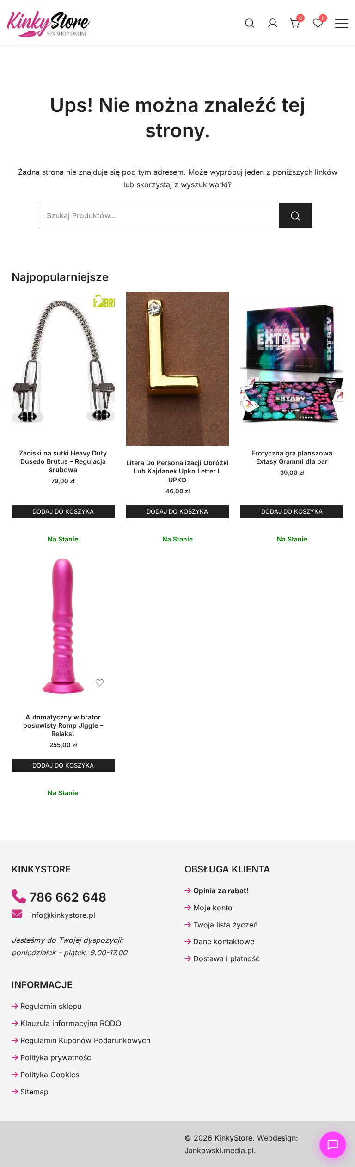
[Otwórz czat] (333, 1145)
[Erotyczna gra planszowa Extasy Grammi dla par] (291, 364)
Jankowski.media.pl (219, 1150)
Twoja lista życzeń (224, 924)
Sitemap (33, 1091)
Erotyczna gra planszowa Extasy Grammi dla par (291, 457)
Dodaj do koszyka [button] (63, 511)
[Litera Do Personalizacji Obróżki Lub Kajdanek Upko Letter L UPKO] (177, 369)
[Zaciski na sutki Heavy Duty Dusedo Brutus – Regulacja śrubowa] (63, 364)
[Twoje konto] (272, 23)
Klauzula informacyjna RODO (69, 1023)
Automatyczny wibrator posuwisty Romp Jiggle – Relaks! (63, 725)
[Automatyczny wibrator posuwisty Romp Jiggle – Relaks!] (63, 628)
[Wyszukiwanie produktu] (250, 23)
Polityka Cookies (48, 1074)
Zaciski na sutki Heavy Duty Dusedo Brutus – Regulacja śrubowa (63, 461)
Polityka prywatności (55, 1057)
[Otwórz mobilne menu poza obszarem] (341, 23)
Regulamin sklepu (49, 1006)
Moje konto (212, 907)
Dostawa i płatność (225, 958)
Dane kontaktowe (222, 941)
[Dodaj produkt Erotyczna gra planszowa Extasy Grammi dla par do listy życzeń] (328, 419)
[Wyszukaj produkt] (295, 215)
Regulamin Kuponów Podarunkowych (84, 1040)
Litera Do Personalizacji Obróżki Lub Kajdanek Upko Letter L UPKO (177, 471)
